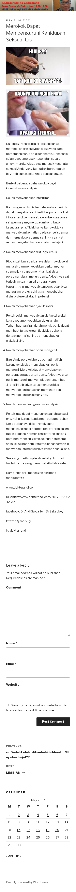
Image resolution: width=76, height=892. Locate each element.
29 (9, 845)
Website (12, 684)
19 (47, 830)
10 (28, 822)
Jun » (18, 856)
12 (47, 822)
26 (48, 837)
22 (9, 837)
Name (11, 643)
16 (18, 830)
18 (38, 830)
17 (28, 830)
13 (57, 822)
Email (11, 664)
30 (19, 845)
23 (18, 837)
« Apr (9, 856)
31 (28, 845)
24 (28, 837)
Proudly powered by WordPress (27, 882)
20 (57, 830)
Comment (13, 587)
